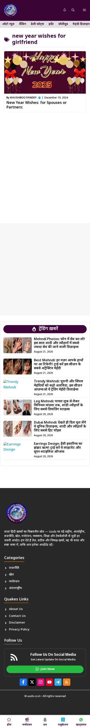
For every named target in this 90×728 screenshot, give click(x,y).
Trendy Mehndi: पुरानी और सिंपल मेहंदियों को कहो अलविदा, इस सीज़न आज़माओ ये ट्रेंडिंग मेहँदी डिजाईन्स (58, 385)
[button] (73, 10)
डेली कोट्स (37, 24)
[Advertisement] (45, 166)
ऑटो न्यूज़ (8, 24)
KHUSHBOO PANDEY (23, 97)
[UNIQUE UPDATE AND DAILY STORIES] (10, 10)
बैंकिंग (22, 24)
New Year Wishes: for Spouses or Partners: (36, 105)
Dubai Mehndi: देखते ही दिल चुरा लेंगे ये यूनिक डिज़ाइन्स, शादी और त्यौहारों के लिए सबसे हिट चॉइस (60, 427)
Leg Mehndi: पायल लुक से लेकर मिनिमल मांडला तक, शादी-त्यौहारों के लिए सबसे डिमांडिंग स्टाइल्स (58, 405)
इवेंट (51, 24)
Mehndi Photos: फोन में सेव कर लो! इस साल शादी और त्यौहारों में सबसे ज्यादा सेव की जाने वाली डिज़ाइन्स (59, 343)
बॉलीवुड (63, 24)
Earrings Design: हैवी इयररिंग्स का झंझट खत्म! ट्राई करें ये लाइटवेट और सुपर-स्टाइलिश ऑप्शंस (58, 448)
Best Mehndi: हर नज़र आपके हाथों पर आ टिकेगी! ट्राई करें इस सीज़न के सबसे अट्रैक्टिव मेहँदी (58, 364)
